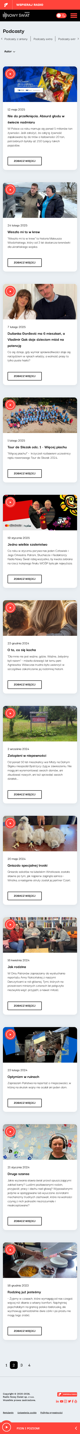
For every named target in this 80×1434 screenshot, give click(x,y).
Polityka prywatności (51, 1412)
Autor (8, 51)
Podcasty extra (43, 38)
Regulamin (8, 1412)
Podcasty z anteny (16, 38)
